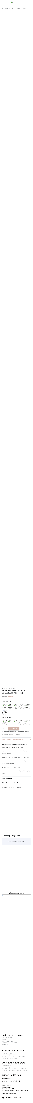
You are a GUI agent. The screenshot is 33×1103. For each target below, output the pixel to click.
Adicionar (13, 728)
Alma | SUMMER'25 (10, 7)
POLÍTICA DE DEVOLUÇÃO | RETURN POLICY (14, 1056)
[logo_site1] (16, 2)
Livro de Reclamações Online (9, 1058)
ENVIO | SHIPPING (7, 1053)
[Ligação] (26, 2)
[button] (2, 2)
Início (3, 7)
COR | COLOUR (6, 701)
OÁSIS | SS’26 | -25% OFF (9, 1041)
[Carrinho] (31, 2)
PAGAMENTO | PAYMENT (8, 1055)
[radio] (4, 706)
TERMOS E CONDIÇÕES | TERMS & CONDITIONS (15, 1070)
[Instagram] (5, 1102)
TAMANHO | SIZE (6, 717)
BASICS (4, 1039)
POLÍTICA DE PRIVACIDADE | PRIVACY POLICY (14, 1068)
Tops (14, 688)
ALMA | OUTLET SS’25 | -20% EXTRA (12, 1042)
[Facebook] (2, 1101)
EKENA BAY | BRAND (7, 1037)
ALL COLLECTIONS (7, 1046)
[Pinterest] (7, 1101)
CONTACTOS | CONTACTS (9, 1067)
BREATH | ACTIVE (6, 1044)
